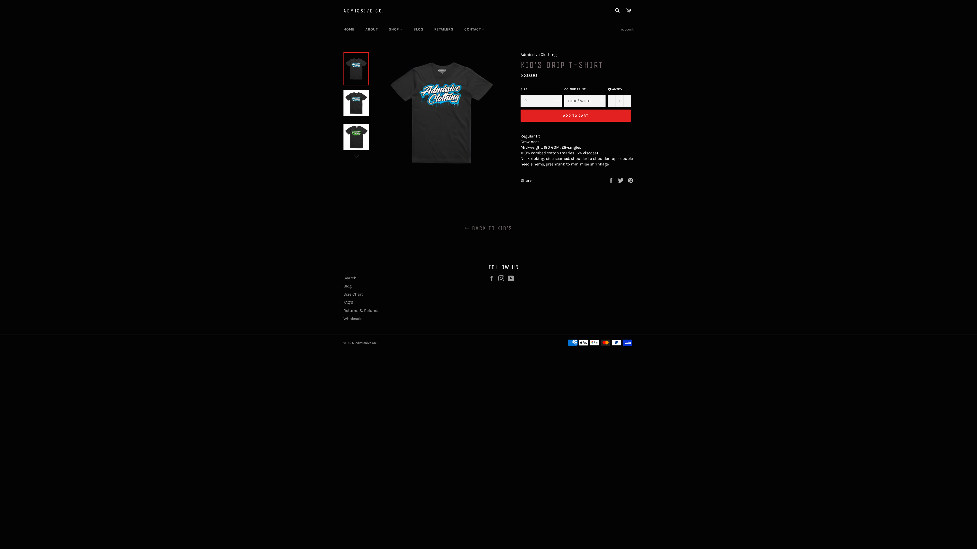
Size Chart (353, 294)
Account (627, 29)
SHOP (394, 29)
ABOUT (371, 29)
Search (349, 278)
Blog (347, 286)
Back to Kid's (491, 228)
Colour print (574, 89)
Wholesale (352, 318)
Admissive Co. (363, 11)
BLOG (418, 29)
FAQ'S (348, 302)
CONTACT (473, 29)
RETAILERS (443, 29)
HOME (348, 29)
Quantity (615, 89)
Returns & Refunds (361, 310)
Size (524, 89)
